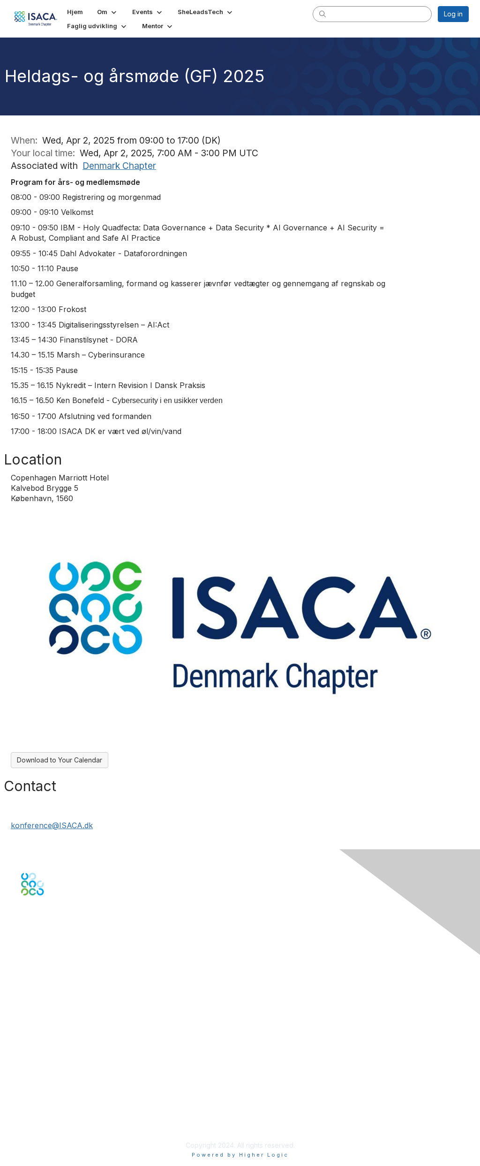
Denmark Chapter (119, 165)
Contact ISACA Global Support (68, 982)
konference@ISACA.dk (52, 825)
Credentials (38, 1040)
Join (27, 1022)
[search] (322, 13)
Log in (453, 14)
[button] (107, 12)
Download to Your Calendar (59, 760)
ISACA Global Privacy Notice (64, 1117)
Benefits (33, 1031)
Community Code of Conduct (66, 1090)
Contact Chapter (46, 968)
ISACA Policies (43, 1099)
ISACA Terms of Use (52, 1108)
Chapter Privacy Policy (56, 1131)
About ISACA (40, 1080)
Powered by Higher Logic (240, 1154)
